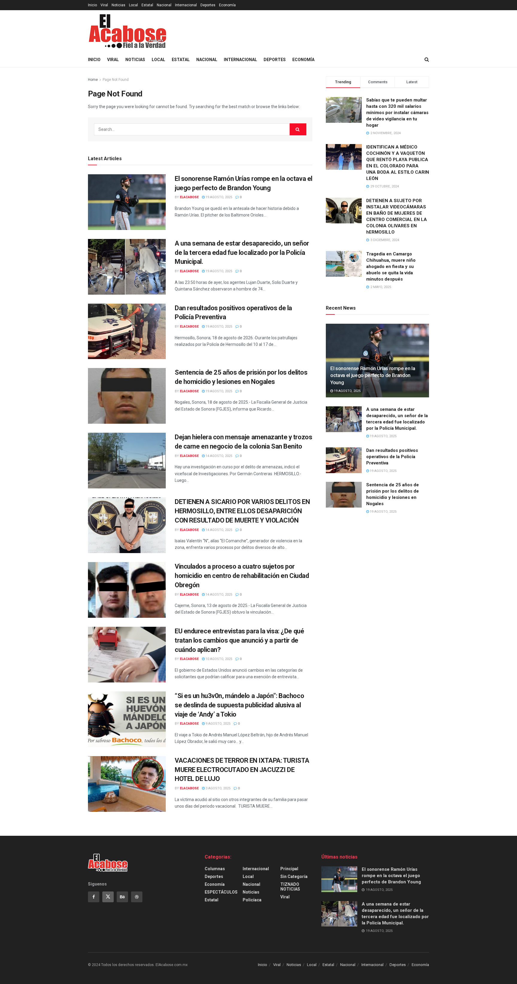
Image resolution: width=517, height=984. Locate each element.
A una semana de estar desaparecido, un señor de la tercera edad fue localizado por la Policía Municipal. (242, 253)
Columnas (215, 868)
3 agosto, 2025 (217, 788)
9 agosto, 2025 (217, 724)
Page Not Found (116, 80)
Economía (227, 5)
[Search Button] (298, 129)
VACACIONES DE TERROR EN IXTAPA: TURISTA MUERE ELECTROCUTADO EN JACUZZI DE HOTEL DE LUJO (242, 770)
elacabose (189, 197)
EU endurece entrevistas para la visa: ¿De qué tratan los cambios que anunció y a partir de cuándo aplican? (239, 640)
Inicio (92, 5)
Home (93, 80)
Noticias (118, 5)
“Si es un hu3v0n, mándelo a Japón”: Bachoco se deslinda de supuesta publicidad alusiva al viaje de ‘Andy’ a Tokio (239, 705)
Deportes (207, 5)
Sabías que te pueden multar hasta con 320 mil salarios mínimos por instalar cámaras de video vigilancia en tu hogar (397, 112)
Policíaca (252, 899)
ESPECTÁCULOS (221, 892)
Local (133, 5)
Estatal (147, 5)
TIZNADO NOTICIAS (290, 886)
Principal (289, 868)
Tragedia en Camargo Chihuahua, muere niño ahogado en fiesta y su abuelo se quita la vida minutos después (391, 266)
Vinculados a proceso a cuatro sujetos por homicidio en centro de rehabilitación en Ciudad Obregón (242, 576)
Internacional (186, 5)
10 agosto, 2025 (218, 659)
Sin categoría (294, 876)
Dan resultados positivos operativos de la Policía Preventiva (392, 457)
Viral (104, 5)
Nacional (164, 5)
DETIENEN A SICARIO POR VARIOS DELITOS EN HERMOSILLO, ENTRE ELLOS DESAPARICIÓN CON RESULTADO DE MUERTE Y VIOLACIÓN (242, 511)
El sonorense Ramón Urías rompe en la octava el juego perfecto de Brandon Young (372, 375)
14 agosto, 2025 (218, 456)
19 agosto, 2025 (218, 197)
